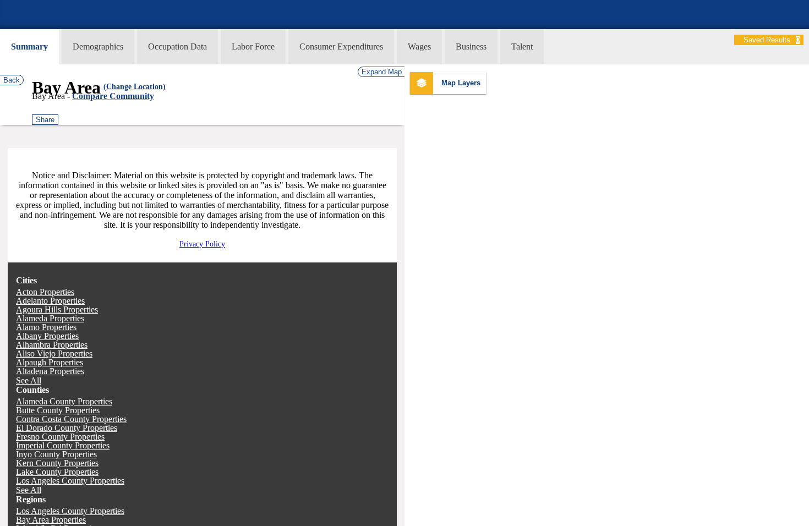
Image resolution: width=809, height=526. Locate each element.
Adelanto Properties (50, 300)
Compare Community (113, 96)
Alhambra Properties (52, 344)
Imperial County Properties (63, 445)
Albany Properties (47, 336)
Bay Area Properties (51, 519)
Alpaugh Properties (49, 362)
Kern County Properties (57, 463)
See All (28, 380)
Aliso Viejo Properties (54, 353)
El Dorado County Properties (66, 427)
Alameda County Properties (64, 401)
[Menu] (1, 4)
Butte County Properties (58, 410)
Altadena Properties (50, 371)
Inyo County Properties (56, 454)
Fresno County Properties (60, 436)
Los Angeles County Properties (70, 480)
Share (45, 120)
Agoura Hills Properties (57, 309)
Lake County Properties (57, 471)
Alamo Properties (46, 327)
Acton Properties (45, 292)
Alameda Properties (50, 318)
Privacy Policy (202, 244)
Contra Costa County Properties (71, 419)
